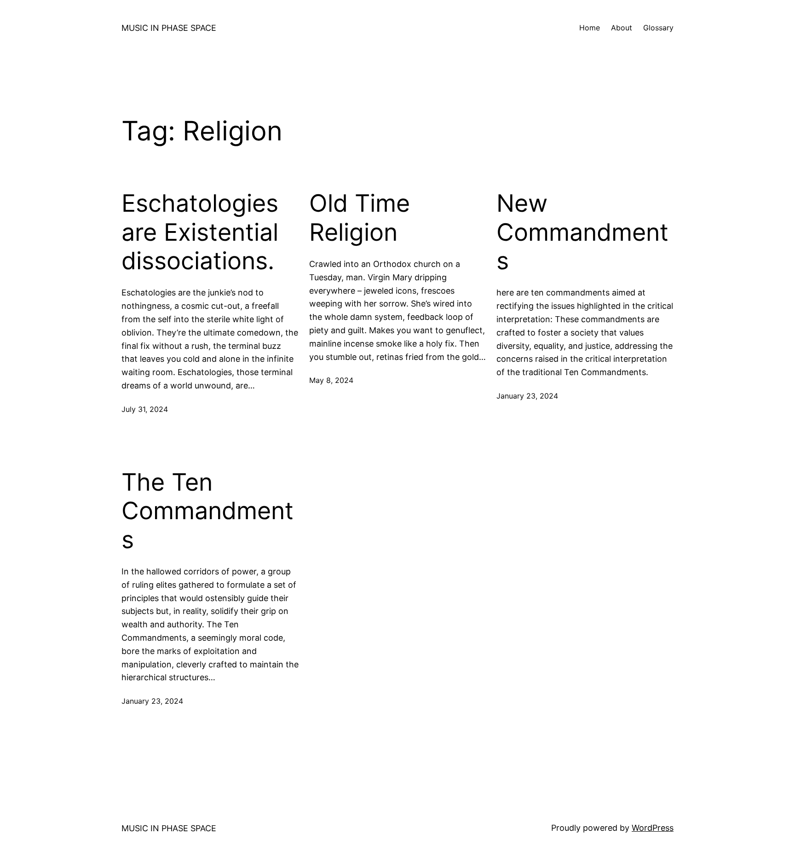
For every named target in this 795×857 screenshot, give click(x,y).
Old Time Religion (359, 217)
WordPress (653, 828)
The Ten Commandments (207, 511)
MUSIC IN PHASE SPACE (168, 28)
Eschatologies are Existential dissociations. (199, 232)
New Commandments (582, 232)
